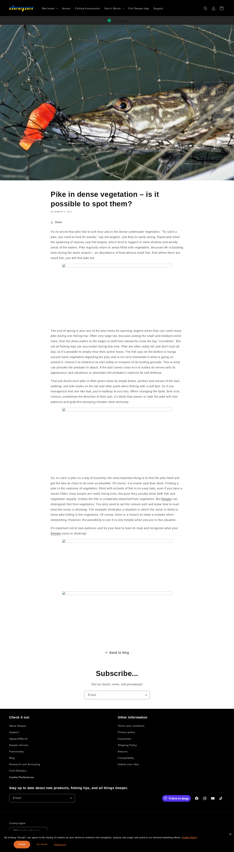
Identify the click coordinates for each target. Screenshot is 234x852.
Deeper (166, 499)
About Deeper (18, 725)
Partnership (16, 751)
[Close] (230, 834)
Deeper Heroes (18, 745)
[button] (50, 8)
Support (14, 732)
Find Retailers (18, 770)
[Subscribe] (146, 695)
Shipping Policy (127, 745)
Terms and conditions (131, 725)
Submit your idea (128, 764)
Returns (123, 751)
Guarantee (124, 738)
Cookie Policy (189, 837)
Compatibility (126, 757)
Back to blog (119, 652)
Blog (12, 757)
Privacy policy (126, 732)
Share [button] (58, 222)
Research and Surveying (24, 764)
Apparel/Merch (18, 738)
